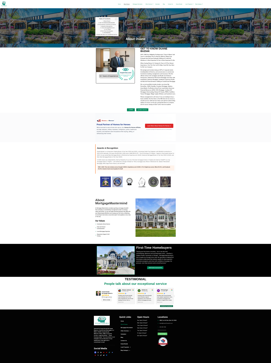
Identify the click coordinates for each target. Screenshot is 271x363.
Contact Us (170, 4)
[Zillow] (109, 352)
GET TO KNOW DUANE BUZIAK (107, 22)
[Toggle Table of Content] (115, 19)
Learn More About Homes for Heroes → (159, 126)
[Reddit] (107, 352)
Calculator (157, 4)
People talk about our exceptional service (107, 34)
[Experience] (107, 355)
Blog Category (198, 4)
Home (119, 4)
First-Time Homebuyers (107, 31)
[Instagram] (98, 352)
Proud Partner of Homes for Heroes (107, 24)
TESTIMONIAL (107, 32)
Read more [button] (121, 302)
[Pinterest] (95, 355)
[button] (174, 296)
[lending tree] (104, 355)
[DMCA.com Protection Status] (167, 330)
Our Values (108, 29)
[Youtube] (104, 352)
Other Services (149, 4)
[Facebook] (95, 352)
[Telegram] (112, 352)
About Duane (127, 4)
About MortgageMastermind (108, 27)
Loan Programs (188, 4)
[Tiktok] (101, 355)
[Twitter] (98, 355)
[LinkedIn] (101, 352)
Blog (164, 4)
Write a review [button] (106, 300)
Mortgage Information (137, 4)
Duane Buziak (179, 4)
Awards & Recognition (107, 26)
